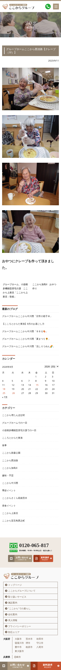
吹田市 (39, 638)
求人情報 (12, 620)
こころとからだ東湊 (12, 437)
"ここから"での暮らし (19, 608)
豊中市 (18, 646)
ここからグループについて (21, 590)
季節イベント (9, 490)
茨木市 (29, 638)
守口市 (39, 642)
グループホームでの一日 (14, 422)
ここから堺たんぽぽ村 (13, 415)
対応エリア (14, 632)
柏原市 (29, 646)
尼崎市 (17, 656)
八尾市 (39, 646)
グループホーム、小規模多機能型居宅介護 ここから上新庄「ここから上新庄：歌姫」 (15, 290)
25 (4, 393)
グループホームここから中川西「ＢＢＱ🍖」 (25, 331)
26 (13, 393)
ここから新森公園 (11, 452)
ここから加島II (9, 467)
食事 (4, 445)
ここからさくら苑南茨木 (14, 497)
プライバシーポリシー (19, 626)
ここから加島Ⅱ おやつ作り (44, 286)
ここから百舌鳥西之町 (13, 520)
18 (4, 389)
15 (37, 384)
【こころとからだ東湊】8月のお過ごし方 (23, 323)
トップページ (15, 584)
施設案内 (12, 602)
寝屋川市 (19, 642)
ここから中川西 (10, 482)
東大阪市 (19, 651)
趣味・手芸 (8, 475)
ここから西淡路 (10, 460)
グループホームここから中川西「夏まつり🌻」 (26, 338)
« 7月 (4, 397)
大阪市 (18, 638)
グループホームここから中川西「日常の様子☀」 (27, 316)
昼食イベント (9, 505)
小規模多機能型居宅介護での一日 (19, 430)
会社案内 (12, 614)
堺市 (28, 642)
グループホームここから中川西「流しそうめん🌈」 (28, 346)
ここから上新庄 (10, 513)
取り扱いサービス (17, 596)
